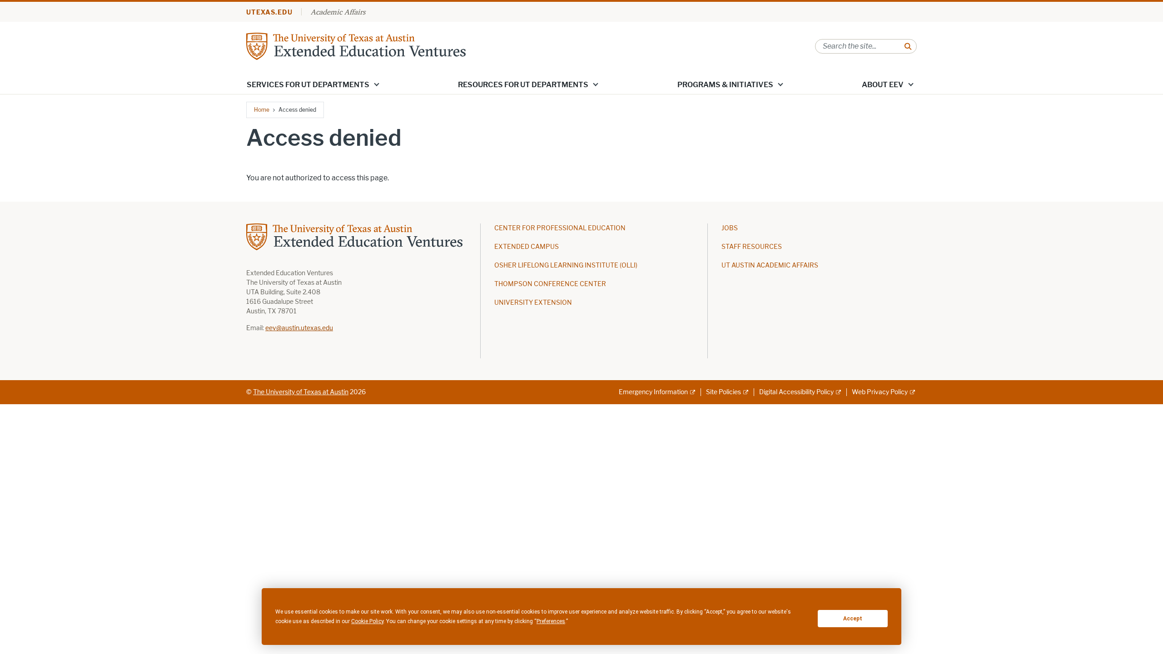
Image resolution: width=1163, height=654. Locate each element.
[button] (376, 84)
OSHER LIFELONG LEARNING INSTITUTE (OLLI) (565, 265)
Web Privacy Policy (880, 392)
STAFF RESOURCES (751, 247)
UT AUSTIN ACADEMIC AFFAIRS (769, 265)
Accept (852, 618)
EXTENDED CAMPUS (526, 247)
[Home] (356, 45)
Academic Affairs (338, 12)
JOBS (729, 228)
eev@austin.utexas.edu (299, 328)
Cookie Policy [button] (367, 621)
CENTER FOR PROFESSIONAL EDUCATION (560, 228)
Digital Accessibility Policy (796, 392)
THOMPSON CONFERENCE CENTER (550, 284)
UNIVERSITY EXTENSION (533, 303)
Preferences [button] (551, 621)
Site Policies (723, 392)
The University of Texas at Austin (300, 392)
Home (261, 109)
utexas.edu (269, 12)
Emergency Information (653, 392)
